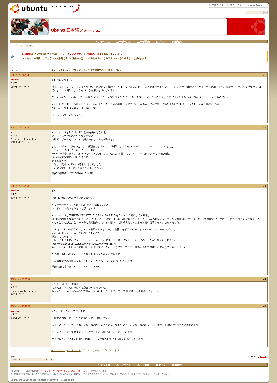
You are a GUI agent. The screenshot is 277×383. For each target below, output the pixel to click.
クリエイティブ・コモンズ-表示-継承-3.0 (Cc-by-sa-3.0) (66, 370)
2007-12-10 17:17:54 (20, 127)
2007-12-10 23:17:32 (20, 306)
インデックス (103, 41)
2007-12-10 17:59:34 (20, 279)
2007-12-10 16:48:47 (20, 74)
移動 (13, 356)
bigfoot (15, 79)
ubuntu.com (257, 5)
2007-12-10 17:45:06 (20, 186)
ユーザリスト (123, 41)
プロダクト (218, 5)
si (12, 132)
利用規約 (177, 41)
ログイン (161, 41)
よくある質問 (74, 54)
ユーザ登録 (143, 41)
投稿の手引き (94, 54)
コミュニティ (237, 5)
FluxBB (263, 356)
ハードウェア (74, 70)
